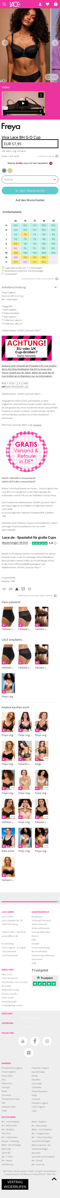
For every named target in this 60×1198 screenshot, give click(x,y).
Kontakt (35, 943)
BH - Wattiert (8, 1129)
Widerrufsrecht (39, 924)
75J (34, 238)
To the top (54, 1178)
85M (53, 252)
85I (53, 234)
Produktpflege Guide (12, 1005)
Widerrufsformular (41, 928)
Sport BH (6, 1152)
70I (25, 234)
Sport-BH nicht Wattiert (43, 1156)
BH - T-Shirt (7, 1156)
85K (53, 243)
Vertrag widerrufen (41, 931)
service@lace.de (10, 935)
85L (53, 248)
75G (34, 225)
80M (44, 252)
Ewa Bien (36, 1079)
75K (34, 243)
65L (15, 248)
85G (54, 225)
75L (34, 248)
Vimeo (10, 1041)
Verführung (7, 1164)
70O (25, 261)
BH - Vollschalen (10, 1137)
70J (25, 238)
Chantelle (36, 1087)
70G (25, 225)
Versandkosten (50, 1171)
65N (16, 257)
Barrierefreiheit (39, 951)
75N (34, 257)
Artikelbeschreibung (14, 287)
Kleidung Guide (9, 1001)
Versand (37, 424)
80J (43, 238)
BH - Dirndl (37, 1160)
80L (44, 248)
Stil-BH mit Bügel (40, 1148)
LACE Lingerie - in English (14, 947)
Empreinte (7, 1083)
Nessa (35, 1075)
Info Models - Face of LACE (15, 982)
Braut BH (36, 1152)
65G (16, 225)
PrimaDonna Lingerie (12, 1067)
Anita (4, 1110)
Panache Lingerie (40, 1067)
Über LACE (7, 974)
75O (34, 261)
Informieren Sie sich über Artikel (35, 595)
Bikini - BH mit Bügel (11, 1144)
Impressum (37, 959)
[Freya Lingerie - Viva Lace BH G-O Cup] (25, 44)
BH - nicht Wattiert (11, 1121)
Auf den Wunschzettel (30, 200)
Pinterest (28, 1052)
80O (44, 261)
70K (25, 243)
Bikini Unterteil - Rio (41, 1145)
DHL (28, 1027)
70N (25, 257)
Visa (28, 1017)
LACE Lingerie (38, 1106)
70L (25, 248)
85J (53, 238)
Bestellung (37, 916)
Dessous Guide (9, 993)
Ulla (3, 1102)
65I (15, 234)
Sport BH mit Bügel (41, 1141)
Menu (4, 4)
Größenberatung (45, 156)
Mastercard (35, 1017)
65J (15, 238)
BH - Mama (7, 1160)
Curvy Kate (37, 1083)
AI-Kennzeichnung (41, 947)
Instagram (47, 1041)
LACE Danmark (9, 951)
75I (34, 234)
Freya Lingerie (9, 1071)
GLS (32, 1027)
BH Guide (6, 985)
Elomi (4, 1091)
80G (44, 225)
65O (16, 261)
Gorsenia (6, 1095)
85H (53, 229)
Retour (35, 935)
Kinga (34, 1095)
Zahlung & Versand (41, 920)
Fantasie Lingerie (40, 1102)
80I (43, 234)
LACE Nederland (10, 955)
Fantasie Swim (9, 1106)
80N (44, 257)
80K (44, 243)
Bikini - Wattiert (39, 1121)
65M (16, 252)
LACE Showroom (10, 978)
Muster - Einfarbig (10, 1141)
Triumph (6, 1087)
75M (34, 252)
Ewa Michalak (38, 1071)
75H (34, 229)
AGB (34, 963)
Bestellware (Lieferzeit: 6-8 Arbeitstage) (24, 270)
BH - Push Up (38, 1164)
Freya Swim (7, 1075)
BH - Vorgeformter (41, 1133)
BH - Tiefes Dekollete (42, 1137)
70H (25, 229)
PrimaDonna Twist (10, 1098)
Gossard (36, 1098)
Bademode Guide (10, 989)
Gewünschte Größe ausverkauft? (38, 278)
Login (40, 4)
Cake (34, 1110)
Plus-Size (6, 1133)
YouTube (22, 1041)
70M (25, 252)
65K (15, 243)
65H (16, 229)
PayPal (23, 1017)
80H (44, 229)
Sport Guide (8, 997)
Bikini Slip (6, 1148)
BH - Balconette (9, 1125)
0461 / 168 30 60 (18, 931)
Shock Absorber (40, 1091)
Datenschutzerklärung (43, 955)
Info (53, 1174)
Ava (3, 1079)
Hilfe (34, 939)
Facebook (35, 1041)
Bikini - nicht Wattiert (42, 1129)
